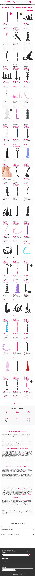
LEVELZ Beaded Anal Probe (27, 354)
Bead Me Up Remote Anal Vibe (6, 315)
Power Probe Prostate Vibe (21, 488)
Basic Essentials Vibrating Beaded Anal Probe (16, 296)
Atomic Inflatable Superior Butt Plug (26, 296)
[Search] (30, 2)
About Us (4, 567)
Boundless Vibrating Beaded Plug (6, 199)
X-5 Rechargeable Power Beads (17, 218)
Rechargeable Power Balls (16, 257)
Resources (4, 563)
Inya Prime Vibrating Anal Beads (17, 354)
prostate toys (4, 488)
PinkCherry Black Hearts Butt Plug (27, 83)
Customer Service (5, 561)
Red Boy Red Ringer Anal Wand (28, 373)
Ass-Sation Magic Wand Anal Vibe (27, 141)
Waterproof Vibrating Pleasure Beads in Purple (17, 121)
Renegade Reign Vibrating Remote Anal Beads (6, 296)
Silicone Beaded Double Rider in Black (17, 44)
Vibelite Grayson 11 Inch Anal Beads (17, 393)
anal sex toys (25, 500)
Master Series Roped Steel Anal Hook (6, 238)
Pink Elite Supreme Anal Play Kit (17, 102)
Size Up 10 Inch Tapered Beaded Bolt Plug (7, 160)
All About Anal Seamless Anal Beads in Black (28, 277)
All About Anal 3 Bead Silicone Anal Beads (6, 277)
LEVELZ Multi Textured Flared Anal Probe (6, 393)
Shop (3, 565)
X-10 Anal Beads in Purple (6, 354)
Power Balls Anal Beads (7, 101)
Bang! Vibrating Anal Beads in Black (16, 83)
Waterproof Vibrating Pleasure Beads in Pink (16, 335)
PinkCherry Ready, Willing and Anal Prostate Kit (26, 25)
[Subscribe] (29, 555)
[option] (17, 4)
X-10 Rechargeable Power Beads (16, 199)
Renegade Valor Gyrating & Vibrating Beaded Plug (28, 218)
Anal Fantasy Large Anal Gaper (7, 121)
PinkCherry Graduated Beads (19, 453)
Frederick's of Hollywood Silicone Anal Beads (17, 160)
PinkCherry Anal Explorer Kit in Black (7, 218)
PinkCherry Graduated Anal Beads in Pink (6, 44)
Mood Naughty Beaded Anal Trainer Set (16, 315)
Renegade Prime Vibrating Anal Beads (16, 373)
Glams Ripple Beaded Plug (27, 44)
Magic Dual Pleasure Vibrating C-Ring (27, 180)
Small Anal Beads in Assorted (16, 277)
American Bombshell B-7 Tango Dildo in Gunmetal (27, 121)
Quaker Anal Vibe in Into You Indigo (27, 238)
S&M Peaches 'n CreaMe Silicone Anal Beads (7, 180)
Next (20, 403)
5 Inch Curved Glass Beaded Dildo (6, 141)
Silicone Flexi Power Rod (17, 24)
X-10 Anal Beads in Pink (17, 237)
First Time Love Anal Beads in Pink (27, 102)
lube (23, 494)
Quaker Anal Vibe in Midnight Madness (16, 141)
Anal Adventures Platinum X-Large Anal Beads (16, 180)
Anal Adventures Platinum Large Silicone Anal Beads (17, 64)
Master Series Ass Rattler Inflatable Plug (6, 257)
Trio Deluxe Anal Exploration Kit (26, 315)
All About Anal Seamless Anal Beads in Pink (28, 393)
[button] (17, 527)
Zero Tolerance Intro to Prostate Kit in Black (6, 83)
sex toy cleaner (28, 494)
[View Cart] (33, 2)
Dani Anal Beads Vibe (6, 24)
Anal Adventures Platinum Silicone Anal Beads (27, 199)
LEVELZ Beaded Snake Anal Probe (27, 335)
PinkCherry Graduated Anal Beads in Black (6, 63)
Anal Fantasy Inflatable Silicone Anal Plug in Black (27, 64)
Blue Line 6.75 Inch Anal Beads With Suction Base (7, 335)
